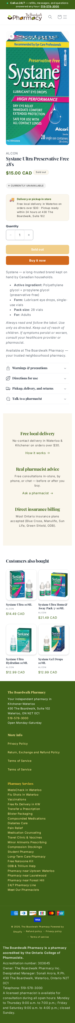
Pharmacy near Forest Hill (26, 880)
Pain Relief (15, 828)
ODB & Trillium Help (22, 866)
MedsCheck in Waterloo (25, 790)
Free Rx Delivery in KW (24, 804)
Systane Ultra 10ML (19, 604)
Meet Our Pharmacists (23, 889)
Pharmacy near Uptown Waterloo (31, 870)
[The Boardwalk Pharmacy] (24, 17)
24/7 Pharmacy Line (22, 885)
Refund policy (34, 931)
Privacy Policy (18, 743)
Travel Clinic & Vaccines (25, 837)
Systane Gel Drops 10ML (50, 661)
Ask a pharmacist (35, 493)
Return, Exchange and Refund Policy (34, 752)
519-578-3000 (50, 6)
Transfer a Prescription (24, 808)
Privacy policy (54, 931)
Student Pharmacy (21, 851)
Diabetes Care (18, 823)
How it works (35, 453)
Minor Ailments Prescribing (27, 842)
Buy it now (37, 260)
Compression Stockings (25, 846)
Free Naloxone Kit (20, 861)
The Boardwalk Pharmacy (35, 926)
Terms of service (39, 937)
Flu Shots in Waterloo (23, 794)
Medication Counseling (24, 832)
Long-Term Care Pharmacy (27, 856)
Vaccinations (17, 799)
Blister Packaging (20, 813)
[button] (65, 17)
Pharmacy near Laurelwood (27, 875)
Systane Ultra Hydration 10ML (17, 661)
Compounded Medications (27, 818)
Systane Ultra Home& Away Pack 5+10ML (52, 606)
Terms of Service (20, 760)
